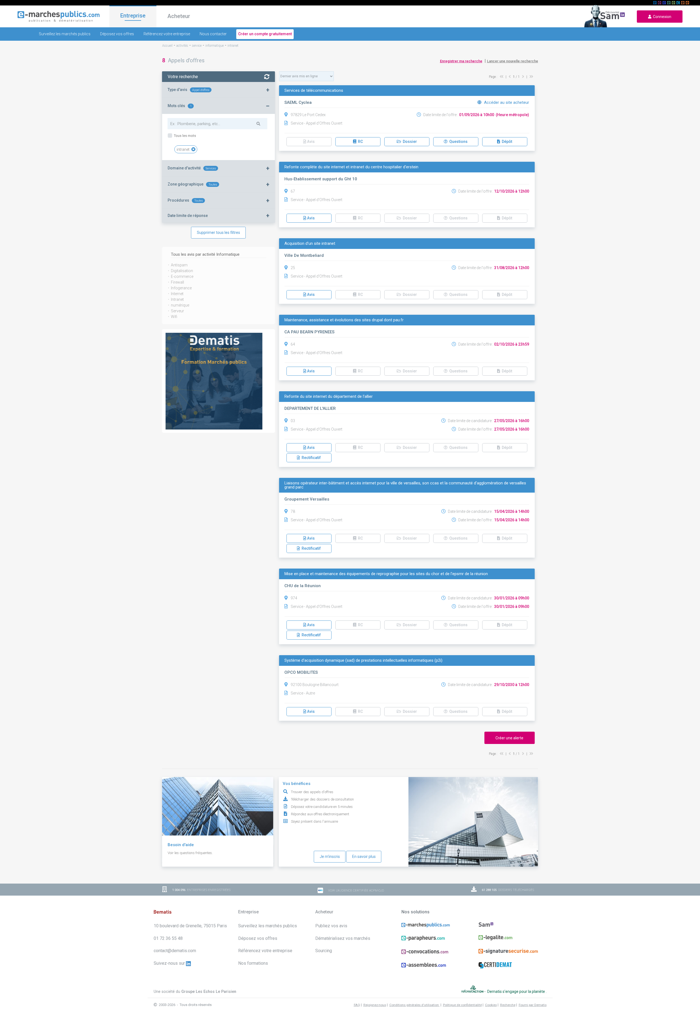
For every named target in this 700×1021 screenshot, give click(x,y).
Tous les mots (184, 136)
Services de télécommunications (313, 91)
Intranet (177, 299)
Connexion (661, 16)
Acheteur (178, 16)
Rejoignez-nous (374, 1005)
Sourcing (323, 950)
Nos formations (253, 963)
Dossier (409, 141)
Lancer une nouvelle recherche (512, 61)
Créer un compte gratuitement (265, 34)
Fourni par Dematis (533, 1005)
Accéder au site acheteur (506, 102)
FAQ (357, 1005)
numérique (180, 305)
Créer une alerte (509, 738)
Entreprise (132, 15)
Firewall (177, 282)
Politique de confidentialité (462, 1005)
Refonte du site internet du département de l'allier (328, 397)
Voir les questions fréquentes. (190, 853)
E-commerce (182, 276)
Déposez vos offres (117, 34)
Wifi (174, 316)
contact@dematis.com (175, 950)
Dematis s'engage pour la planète (516, 991)
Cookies (491, 1005)
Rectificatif (310, 457)
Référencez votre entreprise (167, 34)
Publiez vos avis (331, 925)
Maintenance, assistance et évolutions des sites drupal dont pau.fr (344, 320)
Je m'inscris (330, 856)
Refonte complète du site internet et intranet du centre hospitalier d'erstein (351, 167)
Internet (177, 294)
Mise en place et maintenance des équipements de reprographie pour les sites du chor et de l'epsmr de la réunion (386, 574)
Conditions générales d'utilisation (414, 1005)
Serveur (177, 311)
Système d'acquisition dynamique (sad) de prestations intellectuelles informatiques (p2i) (363, 660)
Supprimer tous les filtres (218, 232)
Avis (310, 218)
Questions (458, 141)
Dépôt (506, 141)
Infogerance (181, 288)
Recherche (507, 1005)
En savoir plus (364, 856)
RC (359, 141)
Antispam (179, 265)
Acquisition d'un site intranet (309, 244)
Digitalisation (182, 271)
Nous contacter (213, 34)
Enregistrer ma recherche (461, 61)
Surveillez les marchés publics (65, 34)
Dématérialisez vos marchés (342, 938)
